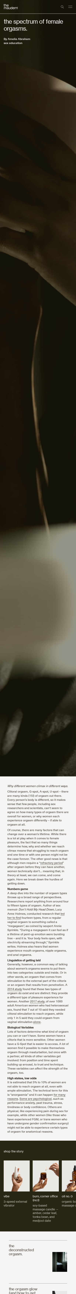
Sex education (13, 43)
